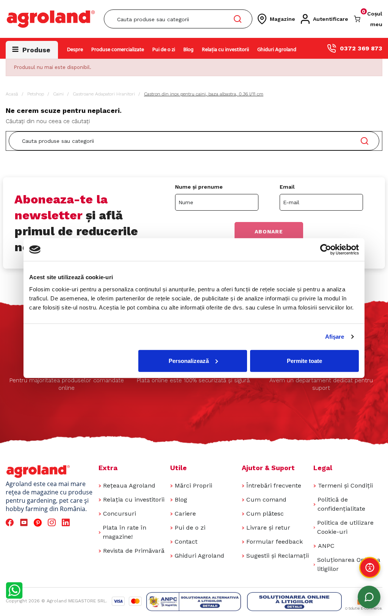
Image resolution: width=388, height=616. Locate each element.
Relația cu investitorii (225, 50)
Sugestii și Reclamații (277, 555)
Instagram (53, 523)
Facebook (11, 523)
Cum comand (266, 499)
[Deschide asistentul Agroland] (369, 597)
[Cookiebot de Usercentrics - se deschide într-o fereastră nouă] (326, 249)
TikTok (81, 523)
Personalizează (189, 360)
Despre (75, 50)
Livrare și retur (268, 527)
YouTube (25, 523)
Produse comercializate (117, 50)
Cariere (185, 513)
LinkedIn (67, 523)
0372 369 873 (361, 48)
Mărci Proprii (193, 485)
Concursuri (119, 513)
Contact (186, 541)
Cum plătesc (265, 513)
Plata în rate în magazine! (124, 532)
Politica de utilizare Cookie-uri (345, 527)
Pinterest (39, 523)
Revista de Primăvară (133, 550)
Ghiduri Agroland (276, 50)
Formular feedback (274, 541)
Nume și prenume (199, 187)
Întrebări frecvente (273, 485)
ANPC (326, 545)
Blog (188, 50)
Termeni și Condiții (345, 485)
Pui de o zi (163, 50)
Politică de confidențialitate (341, 504)
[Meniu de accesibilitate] (369, 567)
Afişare (334, 336)
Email (287, 187)
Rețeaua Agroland (129, 485)
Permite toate (304, 360)
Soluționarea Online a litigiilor (348, 564)
